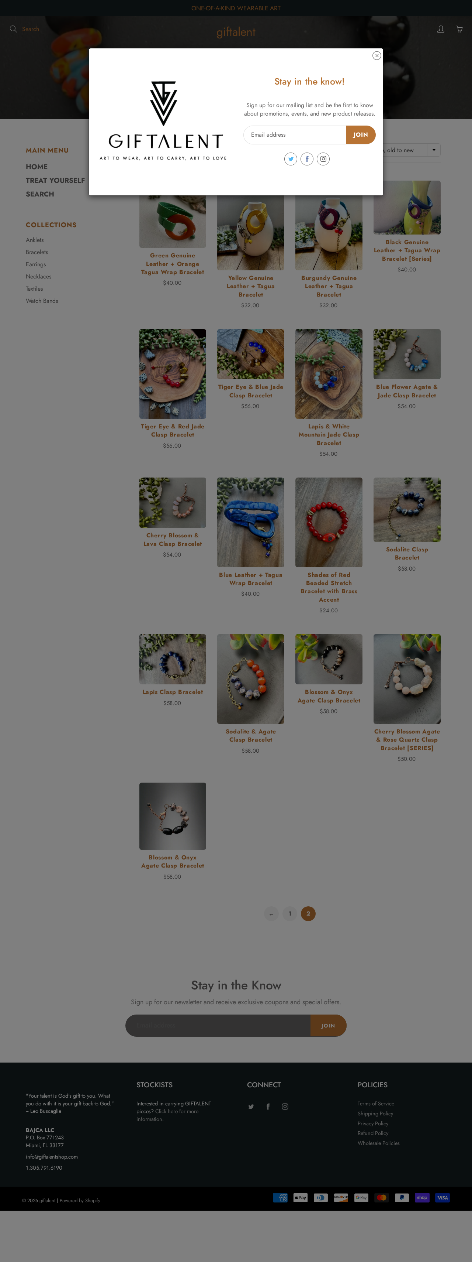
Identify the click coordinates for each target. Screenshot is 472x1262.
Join (361, 134)
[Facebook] (307, 159)
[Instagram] (323, 159)
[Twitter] (290, 159)
